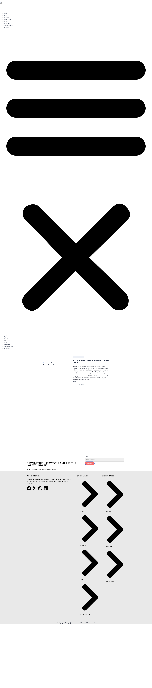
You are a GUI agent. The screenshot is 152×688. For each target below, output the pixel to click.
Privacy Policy (39, 432)
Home (5, 13)
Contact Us (7, 23)
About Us (6, 17)
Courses (6, 21)
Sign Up (10, 452)
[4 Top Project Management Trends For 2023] (56, 363)
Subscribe (89, 463)
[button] (76, 181)
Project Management (78, 356)
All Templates (7, 19)
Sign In (14, 452)
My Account (7, 27)
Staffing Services (8, 25)
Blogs (5, 15)
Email (86, 456)
